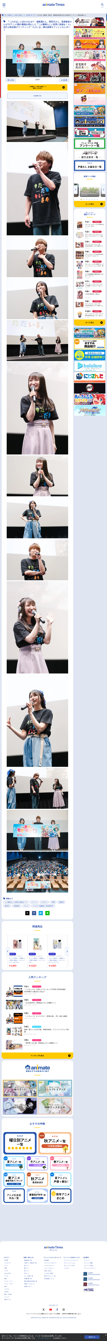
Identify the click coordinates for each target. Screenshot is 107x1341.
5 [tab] (92, 199)
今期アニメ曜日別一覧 (30, 1263)
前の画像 (11, 80)
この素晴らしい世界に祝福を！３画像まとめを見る (37, 87)
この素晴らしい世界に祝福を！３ (16, 902)
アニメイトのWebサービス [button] (71, 1257)
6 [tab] (95, 199)
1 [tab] (81, 199)
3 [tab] (87, 199)
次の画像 (63, 80)
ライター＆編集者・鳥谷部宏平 (43, 906)
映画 (5, 1278)
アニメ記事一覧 (28, 1276)
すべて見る (89, 322)
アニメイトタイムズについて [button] (52, 1257)
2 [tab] (84, 199)
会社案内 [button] (86, 1257)
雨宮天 (7, 906)
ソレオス (66, 1268)
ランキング (7, 1263)
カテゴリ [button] (6, 1257)
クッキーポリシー (49, 1265)
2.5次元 (6, 1291)
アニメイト (87, 1260)
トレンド (6, 1297)
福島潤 (61, 902)
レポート (44, 902)
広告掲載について (49, 1278)
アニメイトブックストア (71, 1260)
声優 (53, 902)
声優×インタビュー (29, 1284)
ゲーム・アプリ (8, 1284)
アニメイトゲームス (69, 1263)
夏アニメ (26, 1268)
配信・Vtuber (8, 1294)
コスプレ (6, 1289)
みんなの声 (7, 1273)
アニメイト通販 (88, 1263)
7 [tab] (98, 199)
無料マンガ (7, 1299)
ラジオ (6, 1271)
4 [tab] (89, 199)
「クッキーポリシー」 (44, 1338)
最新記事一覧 (28, 1260)
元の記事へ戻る (37, 95)
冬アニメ (26, 1273)
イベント (34, 902)
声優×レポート (28, 1286)
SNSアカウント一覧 (49, 1276)
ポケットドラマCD (69, 1265)
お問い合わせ (48, 1271)
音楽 (5, 1286)
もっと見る (89, 204)
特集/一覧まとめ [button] (29, 1257)
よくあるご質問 (48, 1273)
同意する (92, 1337)
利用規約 (46, 1260)
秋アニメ (26, 1271)
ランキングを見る (37, 1055)
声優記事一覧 (28, 1278)
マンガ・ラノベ (8, 1281)
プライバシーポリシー (50, 1263)
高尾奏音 (17, 906)
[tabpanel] (90, 190)
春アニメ (26, 1265)
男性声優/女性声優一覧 (30, 1281)
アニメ (26, 906)
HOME (6, 1260)
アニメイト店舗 (88, 1265)
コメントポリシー (49, 1268)
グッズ (6, 1276)
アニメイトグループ (89, 1268)
